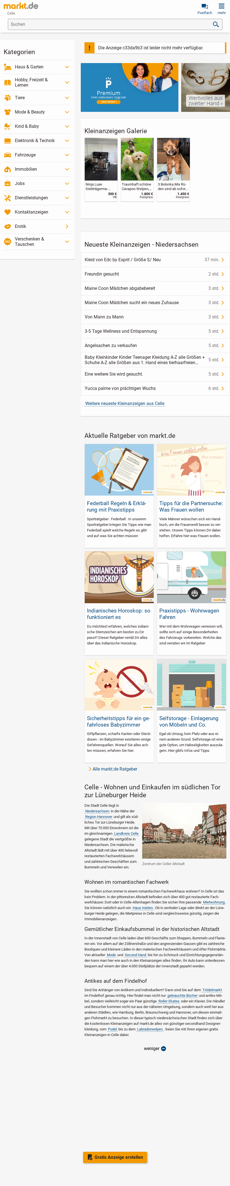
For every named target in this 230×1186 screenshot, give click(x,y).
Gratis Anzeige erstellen (119, 1157)
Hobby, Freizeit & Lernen (31, 82)
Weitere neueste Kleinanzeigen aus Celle (124, 403)
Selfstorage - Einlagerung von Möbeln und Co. (189, 721)
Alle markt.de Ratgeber (115, 769)
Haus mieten (143, 908)
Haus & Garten (29, 67)
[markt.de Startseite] (21, 5)
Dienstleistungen (31, 197)
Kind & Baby (27, 126)
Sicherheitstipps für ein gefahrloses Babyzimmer (118, 721)
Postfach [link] (204, 13)
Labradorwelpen (150, 1029)
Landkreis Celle (126, 833)
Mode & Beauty (30, 112)
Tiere (20, 97)
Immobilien (26, 169)
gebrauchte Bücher (182, 995)
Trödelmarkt (212, 990)
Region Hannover (98, 817)
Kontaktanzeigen (31, 212)
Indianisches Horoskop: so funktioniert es (118, 613)
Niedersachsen (97, 811)
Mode (111, 955)
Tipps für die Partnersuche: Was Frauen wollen (191, 506)
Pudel (112, 1029)
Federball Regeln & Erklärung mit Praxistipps (116, 506)
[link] (101, 169)
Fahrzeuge (25, 155)
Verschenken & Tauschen (29, 241)
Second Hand (135, 955)
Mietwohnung (214, 902)
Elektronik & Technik (35, 140)
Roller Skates (169, 1001)
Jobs (20, 183)
